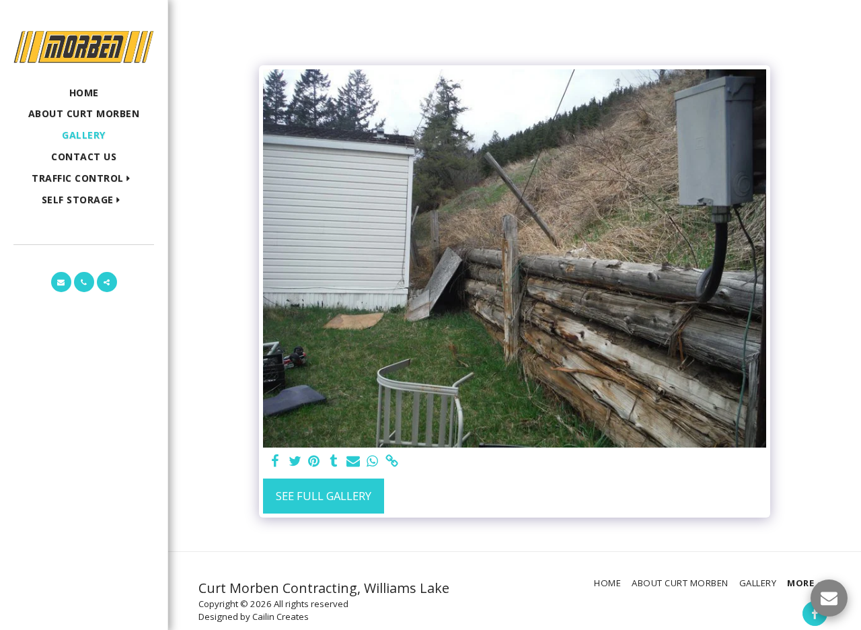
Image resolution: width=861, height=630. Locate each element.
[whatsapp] (372, 461)
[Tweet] (295, 461)
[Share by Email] (353, 461)
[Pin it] (314, 461)
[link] (392, 461)
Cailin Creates (280, 616)
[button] (84, 178)
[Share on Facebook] (275, 461)
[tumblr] (333, 461)
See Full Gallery (323, 495)
